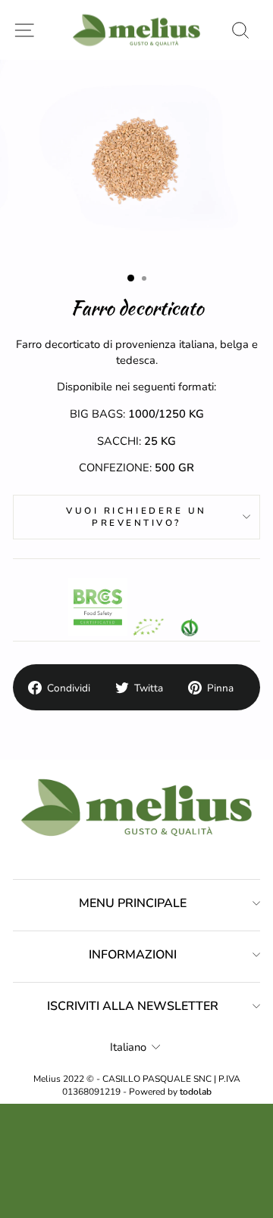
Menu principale (133, 903)
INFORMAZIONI (133, 954)
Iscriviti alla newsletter (132, 1006)
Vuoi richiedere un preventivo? (136, 517)
